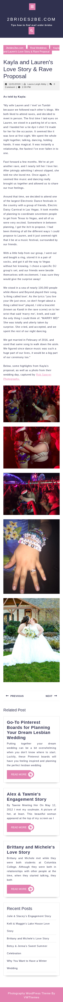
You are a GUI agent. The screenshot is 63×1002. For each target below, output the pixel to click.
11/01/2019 (15, 84)
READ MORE (21, 776)
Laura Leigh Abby (37, 84)
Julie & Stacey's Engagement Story (29, 916)
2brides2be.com (31, 19)
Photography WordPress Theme (29, 993)
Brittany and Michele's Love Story (28, 938)
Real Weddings (38, 47)
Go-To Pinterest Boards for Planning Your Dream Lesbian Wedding (28, 730)
